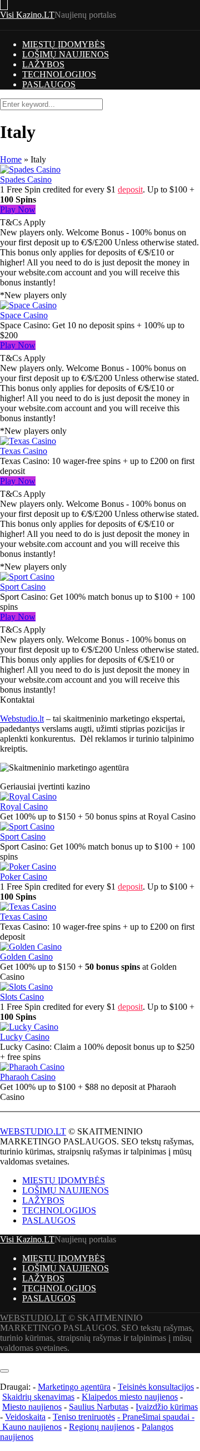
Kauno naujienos (32, 1427)
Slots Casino (22, 996)
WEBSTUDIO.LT (33, 1131)
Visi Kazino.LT (27, 14)
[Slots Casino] (26, 986)
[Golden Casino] (31, 946)
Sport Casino (23, 586)
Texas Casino (23, 451)
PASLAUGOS (49, 84)
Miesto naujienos (32, 1406)
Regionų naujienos (101, 1427)
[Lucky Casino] (29, 1027)
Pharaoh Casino (28, 1077)
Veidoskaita (25, 1417)
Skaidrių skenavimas (38, 1396)
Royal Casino (24, 806)
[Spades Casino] (30, 169)
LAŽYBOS (43, 64)
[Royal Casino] (28, 796)
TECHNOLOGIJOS (59, 74)
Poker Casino (23, 876)
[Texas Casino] (28, 441)
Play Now (18, 209)
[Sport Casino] (27, 576)
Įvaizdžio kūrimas (167, 1406)
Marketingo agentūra (74, 1386)
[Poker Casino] (28, 866)
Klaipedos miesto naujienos (130, 1396)
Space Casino (24, 315)
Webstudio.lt (22, 718)
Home (11, 159)
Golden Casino (26, 956)
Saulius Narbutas (98, 1406)
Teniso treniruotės (84, 1417)
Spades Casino (26, 179)
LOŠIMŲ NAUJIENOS (65, 54)
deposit (130, 189)
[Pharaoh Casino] (32, 1067)
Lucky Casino (24, 1037)
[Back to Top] (3, 1358)
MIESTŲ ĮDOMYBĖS (63, 44)
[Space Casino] (28, 305)
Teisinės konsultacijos (156, 1386)
